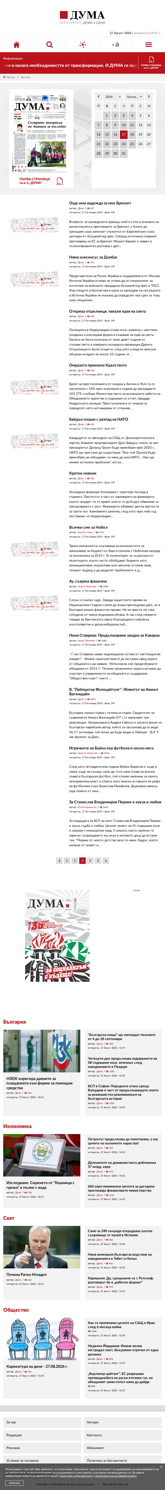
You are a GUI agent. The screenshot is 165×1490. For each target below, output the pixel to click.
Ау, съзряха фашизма (88, 581)
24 (124, 144)
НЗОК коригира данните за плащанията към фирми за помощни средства (39, 1083)
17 (124, 134)
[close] (161, 1467)
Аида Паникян (86, 640)
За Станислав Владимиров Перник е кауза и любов (115, 802)
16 (115, 134)
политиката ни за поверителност (116, 1476)
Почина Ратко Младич (26, 1275)
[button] (113, 96)
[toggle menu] (148, 44)
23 (115, 144)
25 (132, 144)
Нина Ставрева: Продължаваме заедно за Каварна (114, 636)
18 (132, 134)
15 (107, 134)
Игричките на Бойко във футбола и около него (111, 748)
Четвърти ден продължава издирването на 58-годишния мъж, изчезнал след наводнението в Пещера (122, 1063)
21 (99, 144)
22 (107, 144)
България (14, 1022)
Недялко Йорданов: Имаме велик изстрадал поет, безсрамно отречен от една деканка (123, 1350)
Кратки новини (82, 473)
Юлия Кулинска (87, 807)
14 (99, 134)
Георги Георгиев (87, 586)
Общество (16, 1310)
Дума (81, 208)
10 (124, 125)
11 (132, 125)
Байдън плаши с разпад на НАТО (98, 419)
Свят (8, 1218)
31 (124, 153)
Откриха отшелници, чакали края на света (107, 311)
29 (107, 153)
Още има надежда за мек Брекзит (100, 203)
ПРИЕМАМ (14, 1483)
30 (115, 153)
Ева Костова (85, 532)
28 (99, 153)
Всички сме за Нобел (88, 528)
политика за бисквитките (76, 1476)
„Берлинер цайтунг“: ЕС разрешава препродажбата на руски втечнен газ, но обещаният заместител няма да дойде (120, 1378)
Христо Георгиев (88, 753)
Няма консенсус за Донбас (93, 257)
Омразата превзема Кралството (98, 365)
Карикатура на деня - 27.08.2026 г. (37, 1367)
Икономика (17, 1126)
